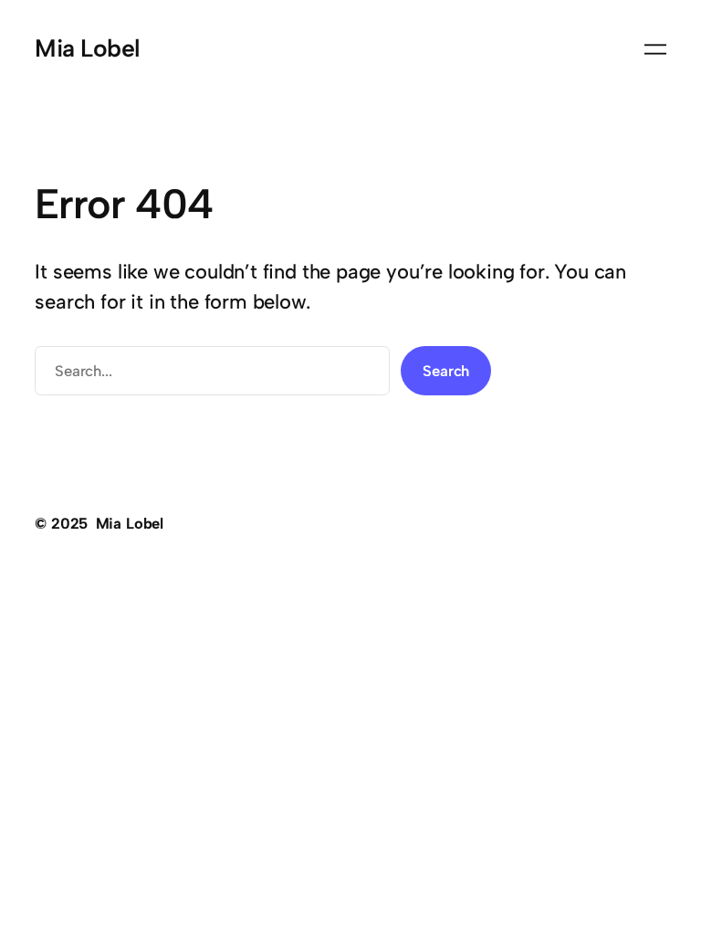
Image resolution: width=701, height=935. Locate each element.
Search (446, 371)
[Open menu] (655, 49)
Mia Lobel (87, 48)
